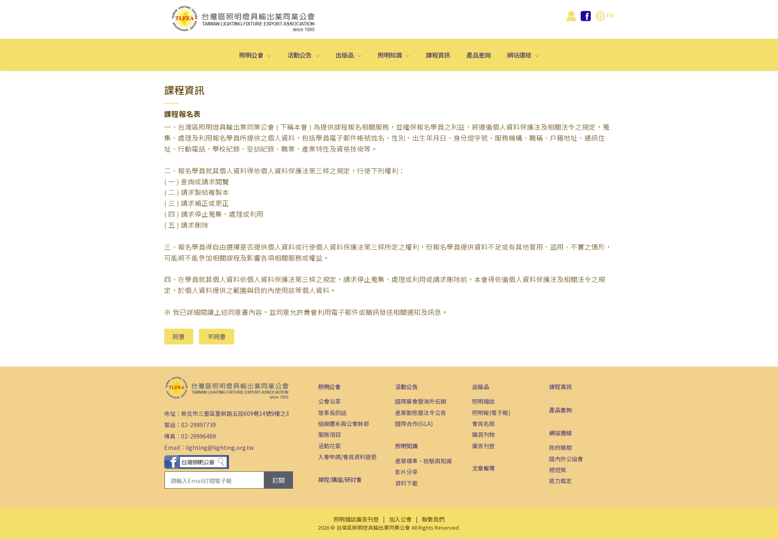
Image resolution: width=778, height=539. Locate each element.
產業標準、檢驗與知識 (423, 461)
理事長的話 (332, 413)
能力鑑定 (560, 481)
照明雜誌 (483, 401)
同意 (179, 336)
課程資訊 (438, 54)
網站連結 (519, 54)
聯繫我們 (433, 519)
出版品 (345, 54)
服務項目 (329, 434)
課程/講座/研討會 (340, 479)
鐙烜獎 (557, 470)
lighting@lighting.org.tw (220, 447)
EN (609, 15)
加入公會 (400, 519)
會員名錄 (483, 423)
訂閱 (278, 480)
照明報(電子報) (491, 413)
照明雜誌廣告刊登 (356, 519)
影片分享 (406, 472)
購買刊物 (483, 434)
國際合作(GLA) (414, 423)
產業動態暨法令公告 (420, 413)
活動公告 (300, 54)
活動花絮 (329, 446)
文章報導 (483, 468)
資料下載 (406, 483)
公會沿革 (329, 401)
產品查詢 (478, 54)
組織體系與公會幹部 (343, 423)
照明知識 (390, 54)
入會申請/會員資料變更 (347, 457)
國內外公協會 (566, 459)
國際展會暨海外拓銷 (420, 401)
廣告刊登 (483, 446)
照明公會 (252, 54)
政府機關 (560, 447)
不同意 (216, 336)
